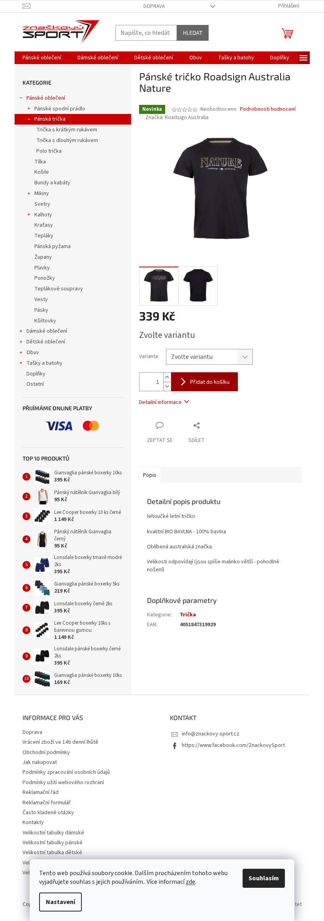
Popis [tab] (149, 475)
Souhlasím (264, 878)
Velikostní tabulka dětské (52, 853)
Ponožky (44, 278)
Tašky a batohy (44, 363)
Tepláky (43, 236)
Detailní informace (160, 402)
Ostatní (35, 384)
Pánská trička (50, 119)
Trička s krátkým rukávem (66, 130)
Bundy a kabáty (52, 183)
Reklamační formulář (47, 803)
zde (190, 881)
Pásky (41, 310)
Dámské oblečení (46, 331)
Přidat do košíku (210, 381)
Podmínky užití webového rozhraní (63, 782)
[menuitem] (42, 57)
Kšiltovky (45, 321)
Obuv (32, 352)
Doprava (154, 6)
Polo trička (49, 151)
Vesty (41, 299)
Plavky (42, 268)
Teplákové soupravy (58, 289)
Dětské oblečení (45, 342)
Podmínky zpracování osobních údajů (66, 772)
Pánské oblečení (45, 98)
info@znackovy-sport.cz (210, 734)
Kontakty (33, 822)
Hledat (192, 32)
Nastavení (60, 902)
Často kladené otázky (48, 813)
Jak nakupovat (40, 762)
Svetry (42, 204)
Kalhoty (43, 215)
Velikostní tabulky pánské (53, 843)
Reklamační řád (40, 792)
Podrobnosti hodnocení (268, 109)
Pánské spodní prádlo (59, 109)
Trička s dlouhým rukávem (67, 140)
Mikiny (41, 193)
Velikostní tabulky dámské (53, 833)
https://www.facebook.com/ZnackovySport (233, 745)
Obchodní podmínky (46, 752)
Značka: (177, 117)
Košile (41, 172)
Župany (43, 257)
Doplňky (35, 374)
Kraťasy (43, 225)
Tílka (40, 162)
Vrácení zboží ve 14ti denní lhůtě (60, 742)
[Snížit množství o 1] (167, 386)
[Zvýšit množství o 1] (167, 377)
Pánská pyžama (52, 246)
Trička (188, 615)
